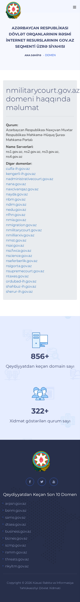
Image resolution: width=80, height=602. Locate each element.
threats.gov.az (17, 559)
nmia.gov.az (16, 220)
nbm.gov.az (16, 199)
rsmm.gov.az (16, 552)
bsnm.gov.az (15, 510)
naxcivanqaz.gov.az (22, 189)
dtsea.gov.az (15, 524)
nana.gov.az (16, 184)
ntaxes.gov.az (17, 276)
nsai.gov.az (15, 245)
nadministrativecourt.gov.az (29, 179)
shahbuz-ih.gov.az (21, 286)
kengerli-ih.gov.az (21, 174)
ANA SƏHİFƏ (33, 55)
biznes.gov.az (16, 538)
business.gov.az (18, 531)
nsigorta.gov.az (19, 266)
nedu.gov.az (16, 209)
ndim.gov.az (16, 204)
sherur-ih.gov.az (19, 291)
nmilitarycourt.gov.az (24, 230)
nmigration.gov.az (21, 225)
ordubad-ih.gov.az (21, 281)
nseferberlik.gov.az (22, 261)
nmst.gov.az (16, 240)
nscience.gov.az (19, 256)
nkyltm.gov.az (17, 566)
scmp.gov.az (15, 545)
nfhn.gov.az (15, 215)
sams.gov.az (15, 517)
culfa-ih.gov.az (18, 169)
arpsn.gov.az (15, 503)
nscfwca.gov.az (18, 250)
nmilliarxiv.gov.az (20, 235)
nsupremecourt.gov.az (25, 271)
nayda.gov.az (17, 194)
